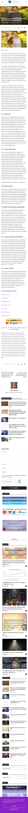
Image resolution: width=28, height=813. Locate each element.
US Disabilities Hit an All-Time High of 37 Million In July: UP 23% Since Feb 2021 (17, 426)
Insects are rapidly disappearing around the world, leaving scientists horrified (21, 375)
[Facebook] (2, 27)
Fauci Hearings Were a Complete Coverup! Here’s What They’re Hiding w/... (18, 709)
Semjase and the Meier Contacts (17, 740)
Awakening (6, 4)
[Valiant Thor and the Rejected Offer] (4, 439)
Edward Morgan (5, 22)
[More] (24, 27)
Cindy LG (4, 566)
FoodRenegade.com (6, 315)
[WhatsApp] (12, 27)
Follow (24, 500)
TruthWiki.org (4, 298)
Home (2, 4)
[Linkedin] (18, 27)
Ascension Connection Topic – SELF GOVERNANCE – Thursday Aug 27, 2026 (18, 755)
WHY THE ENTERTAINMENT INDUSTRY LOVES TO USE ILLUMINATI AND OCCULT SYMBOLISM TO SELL (7, 375)
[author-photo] (14, 388)
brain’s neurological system (12, 201)
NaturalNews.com (5, 301)
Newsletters (4, 16)
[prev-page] (2, 444)
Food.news (4, 308)
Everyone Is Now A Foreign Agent (12, 652)
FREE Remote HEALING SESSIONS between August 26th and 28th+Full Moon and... (13, 562)
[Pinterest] (9, 27)
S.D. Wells (5, 50)
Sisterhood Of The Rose (13, 16)
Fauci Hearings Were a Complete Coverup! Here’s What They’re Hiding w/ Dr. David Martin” (17, 432)
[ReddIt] (15, 27)
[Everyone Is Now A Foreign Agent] (14, 645)
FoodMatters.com (5, 294)
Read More (14, 539)
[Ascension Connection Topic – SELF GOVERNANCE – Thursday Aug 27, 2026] (5, 755)
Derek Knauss (4, 654)
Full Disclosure (20, 13)
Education (12, 13)
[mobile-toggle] (2, 2)
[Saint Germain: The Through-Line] (4, 419)
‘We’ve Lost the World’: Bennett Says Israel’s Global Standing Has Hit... (13, 608)
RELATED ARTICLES (6, 398)
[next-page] (4, 444)
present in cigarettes (9, 264)
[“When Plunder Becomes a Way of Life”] (14, 622)
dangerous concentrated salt (9, 217)
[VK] (21, 27)
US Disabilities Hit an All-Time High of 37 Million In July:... (14, 583)
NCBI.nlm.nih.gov (5, 312)
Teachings (20, 16)
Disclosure (8, 13)
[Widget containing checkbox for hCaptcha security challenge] (11, 481)
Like (25, 497)
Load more (14, 760)
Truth (24, 16)
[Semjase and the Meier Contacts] (5, 742)
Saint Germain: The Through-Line (17, 418)
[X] (5, 27)
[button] (26, 2)
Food (16, 13)
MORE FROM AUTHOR (17, 398)
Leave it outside (6, 133)
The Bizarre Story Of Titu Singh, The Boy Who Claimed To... (13, 671)
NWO (8, 16)
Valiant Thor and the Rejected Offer (18, 714)
